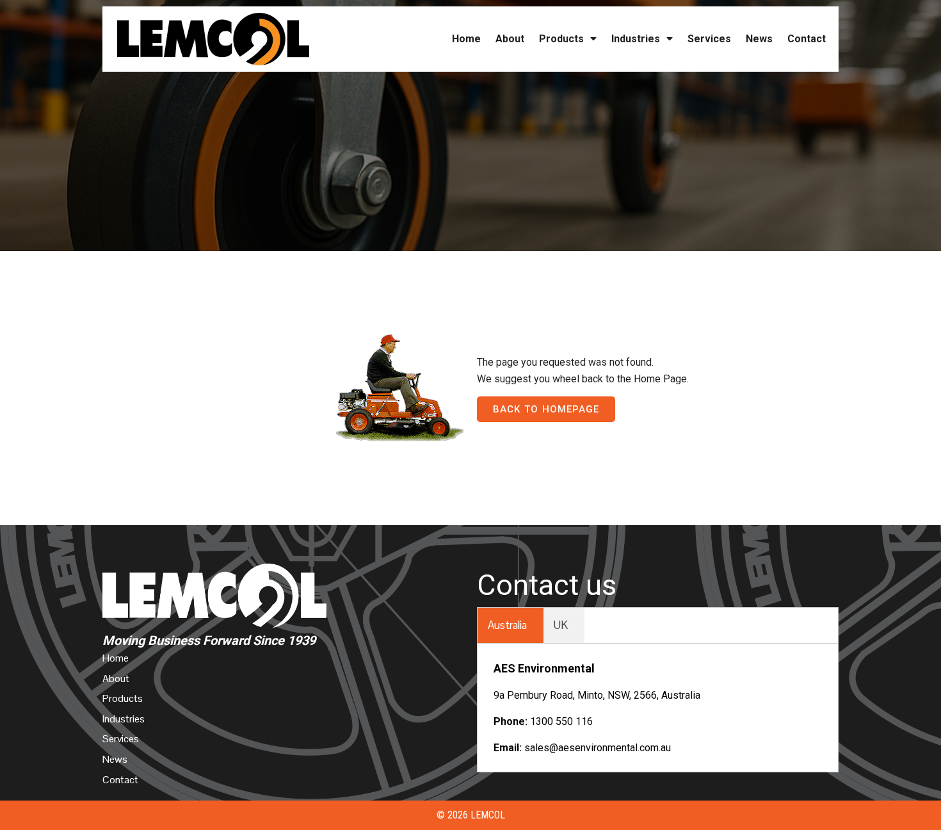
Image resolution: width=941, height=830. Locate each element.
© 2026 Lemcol (471, 815)
